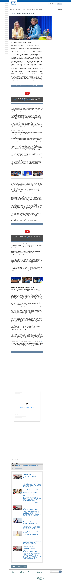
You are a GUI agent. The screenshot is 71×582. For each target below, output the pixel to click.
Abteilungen (12, 9)
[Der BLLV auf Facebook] (58, 9)
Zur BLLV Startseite (22, 566)
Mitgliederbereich (53, 0)
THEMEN (12, 6)
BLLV (29, 6)
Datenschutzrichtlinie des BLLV (29, 100)
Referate (23, 9)
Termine (47, 0)
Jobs (44, 0)
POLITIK (18, 6)
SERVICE (24, 6)
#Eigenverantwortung (35, 465)
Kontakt (58, 0)
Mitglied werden (52, 3)
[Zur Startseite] (13, 2)
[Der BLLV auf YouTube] (61, 9)
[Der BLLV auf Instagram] (59, 9)
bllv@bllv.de (41, 579)
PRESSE (59, 3)
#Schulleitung (18, 465)
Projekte (50, 6)
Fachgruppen (18, 9)
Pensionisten (40, 9)
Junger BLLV (34, 9)
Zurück (13, 566)
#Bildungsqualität (29, 465)
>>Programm (33, 348)
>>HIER (41, 341)
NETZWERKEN (42, 6)
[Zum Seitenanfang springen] (0, 581)
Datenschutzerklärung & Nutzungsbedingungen (22, 99)
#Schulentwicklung (23, 465)
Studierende (29, 9)
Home (14, 13)
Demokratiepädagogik (18, 468)
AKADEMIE (35, 6)
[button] (12, 460)
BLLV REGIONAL (57, 6)
